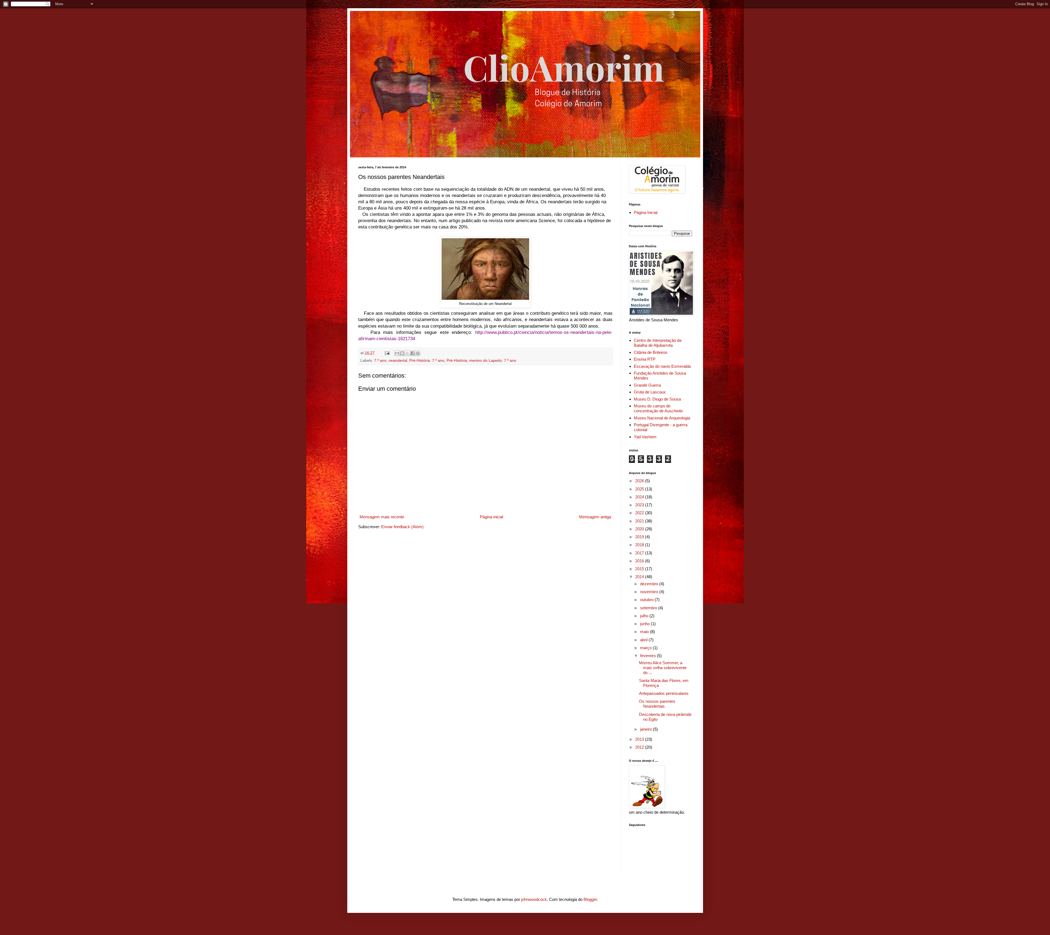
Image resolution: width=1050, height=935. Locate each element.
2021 (640, 521)
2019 (640, 536)
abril (644, 639)
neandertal (398, 360)
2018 (640, 544)
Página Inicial (645, 212)
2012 (640, 747)
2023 (640, 504)
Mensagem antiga (595, 516)
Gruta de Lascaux (650, 392)
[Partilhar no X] (407, 353)
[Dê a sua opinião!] (402, 353)
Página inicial (491, 516)
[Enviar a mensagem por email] (397, 353)
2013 (640, 739)
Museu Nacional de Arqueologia (662, 418)
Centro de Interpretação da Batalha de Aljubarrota (657, 343)
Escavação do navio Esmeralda (662, 366)
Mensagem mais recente (382, 516)
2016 (640, 560)
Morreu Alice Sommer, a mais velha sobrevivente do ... (663, 667)
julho (644, 615)
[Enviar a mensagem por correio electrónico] (387, 353)
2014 (640, 576)
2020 (640, 529)
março (646, 647)
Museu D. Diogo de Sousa (657, 399)
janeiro (646, 729)
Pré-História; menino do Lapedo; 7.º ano (481, 360)
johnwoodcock (534, 899)
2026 (640, 480)
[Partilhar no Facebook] (412, 353)
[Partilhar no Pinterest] (418, 353)
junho (645, 623)
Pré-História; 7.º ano (426, 360)
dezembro (649, 583)
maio (645, 631)
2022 (640, 512)
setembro (649, 607)
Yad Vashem (645, 436)
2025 (640, 489)
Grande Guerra (647, 385)
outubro (647, 599)
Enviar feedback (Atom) (402, 526)
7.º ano (380, 360)
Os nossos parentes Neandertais (657, 703)
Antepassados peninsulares (664, 693)
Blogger (590, 899)
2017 (640, 553)
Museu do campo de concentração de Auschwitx (658, 408)
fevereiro (648, 655)
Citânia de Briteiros (650, 352)
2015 (640, 568)
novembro (649, 591)
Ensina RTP (644, 359)
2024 (640, 497)
